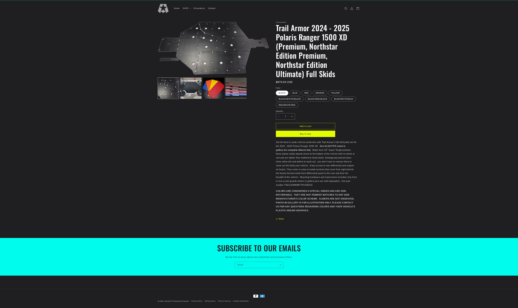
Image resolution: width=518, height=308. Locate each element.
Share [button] (281, 219)
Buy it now (305, 134)
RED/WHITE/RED (287, 105)
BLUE (295, 93)
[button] (186, 8)
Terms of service (224, 301)
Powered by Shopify (181, 301)
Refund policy (210, 301)
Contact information (240, 301)
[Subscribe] (280, 265)
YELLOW (335, 93)
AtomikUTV (168, 301)
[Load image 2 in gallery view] (191, 88)
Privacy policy (196, 301)
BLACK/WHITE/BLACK (290, 99)
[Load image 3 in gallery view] (213, 88)
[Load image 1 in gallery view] (168, 88)
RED (306, 93)
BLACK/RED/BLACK (317, 99)
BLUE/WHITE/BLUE (343, 99)
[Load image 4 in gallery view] (236, 88)
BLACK (282, 93)
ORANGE (320, 93)
